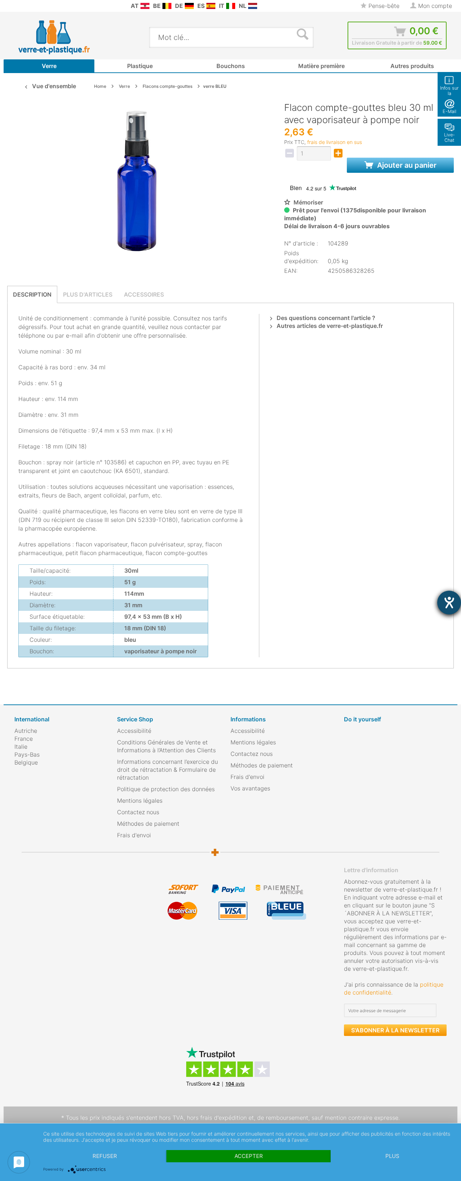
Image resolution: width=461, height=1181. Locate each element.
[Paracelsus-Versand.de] (189, 6)
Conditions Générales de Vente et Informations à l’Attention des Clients (166, 746)
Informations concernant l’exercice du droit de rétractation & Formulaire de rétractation (167, 769)
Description (32, 294)
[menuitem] (18, 5)
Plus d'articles (87, 294)
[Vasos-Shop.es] (210, 6)
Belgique (26, 762)
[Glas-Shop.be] (166, 6)
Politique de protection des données (166, 789)
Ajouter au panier (406, 165)
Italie (20, 746)
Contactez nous (138, 812)
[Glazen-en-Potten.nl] (252, 6)
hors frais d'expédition (217, 1117)
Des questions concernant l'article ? (325, 317)
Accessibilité (134, 730)
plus (392, 1156)
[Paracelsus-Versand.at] (144, 6)
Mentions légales (139, 800)
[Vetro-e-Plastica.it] (230, 6)
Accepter (248, 1156)
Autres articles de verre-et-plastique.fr (329, 325)
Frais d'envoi (134, 835)
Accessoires (144, 294)
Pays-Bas (27, 754)
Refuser (105, 1156)
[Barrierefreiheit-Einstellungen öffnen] (449, 602)
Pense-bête (383, 5)
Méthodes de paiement (148, 823)
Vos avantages (250, 788)
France (23, 738)
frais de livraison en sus (334, 142)
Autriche (25, 730)
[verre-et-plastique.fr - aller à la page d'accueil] (65, 37)
